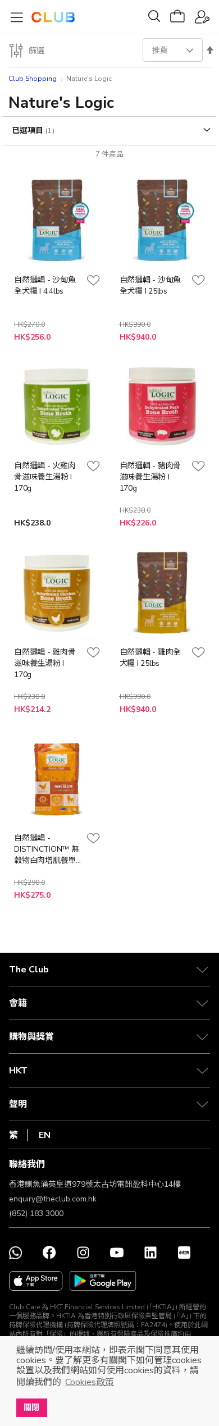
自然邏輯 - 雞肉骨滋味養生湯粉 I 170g (45, 663)
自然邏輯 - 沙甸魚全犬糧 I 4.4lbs (45, 285)
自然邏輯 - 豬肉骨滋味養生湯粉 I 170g (150, 476)
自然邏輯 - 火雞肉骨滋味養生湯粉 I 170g (45, 476)
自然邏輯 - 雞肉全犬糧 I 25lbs (150, 658)
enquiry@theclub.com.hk (53, 1199)
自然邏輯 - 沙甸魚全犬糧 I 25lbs (150, 285)
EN (45, 1135)
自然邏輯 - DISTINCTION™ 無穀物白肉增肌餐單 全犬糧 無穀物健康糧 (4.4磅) (46, 849)
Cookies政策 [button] (89, 1382)
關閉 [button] (31, 1407)
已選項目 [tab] (28, 130)
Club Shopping (32, 78)
